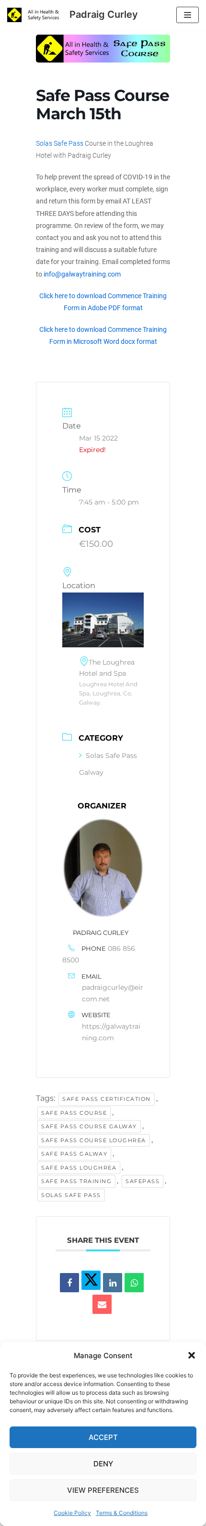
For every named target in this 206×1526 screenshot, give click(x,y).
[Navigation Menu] (187, 15)
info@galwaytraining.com (82, 274)
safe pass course (74, 1113)
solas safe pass (71, 1195)
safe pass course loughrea (93, 1140)
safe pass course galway (89, 1126)
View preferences (103, 1490)
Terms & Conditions (122, 1512)
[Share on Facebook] (69, 1282)
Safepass (143, 1181)
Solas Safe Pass (59, 143)
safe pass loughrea (78, 1167)
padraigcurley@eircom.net (112, 993)
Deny (103, 1463)
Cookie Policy (72, 1512)
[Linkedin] (112, 1282)
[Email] (102, 1304)
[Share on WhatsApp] (134, 1282)
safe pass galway (74, 1153)
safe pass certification (106, 1099)
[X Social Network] (91, 1280)
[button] (191, 1355)
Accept (103, 1437)
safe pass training (76, 1181)
